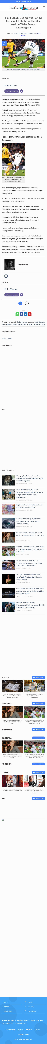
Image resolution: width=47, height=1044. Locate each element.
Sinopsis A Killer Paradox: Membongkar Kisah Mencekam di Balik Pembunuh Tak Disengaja (30, 605)
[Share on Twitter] (25, 314)
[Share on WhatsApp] (17, 314)
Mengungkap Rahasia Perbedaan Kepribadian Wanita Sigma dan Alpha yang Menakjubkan (29, 478)
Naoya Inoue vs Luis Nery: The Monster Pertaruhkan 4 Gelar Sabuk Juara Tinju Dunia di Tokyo (29, 563)
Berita (19, 15)
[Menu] (44, 7)
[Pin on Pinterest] (29, 314)
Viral (43, 324)
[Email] (21, 91)
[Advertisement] (23, 379)
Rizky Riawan (10, 85)
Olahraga (26, 15)
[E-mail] (6, 277)
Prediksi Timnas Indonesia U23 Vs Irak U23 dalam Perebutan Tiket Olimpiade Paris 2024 (30, 549)
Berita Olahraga (40, 322)
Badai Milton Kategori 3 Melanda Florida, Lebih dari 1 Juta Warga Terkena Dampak (28, 521)
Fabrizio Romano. (33, 252)
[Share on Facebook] (21, 314)
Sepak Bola (32, 324)
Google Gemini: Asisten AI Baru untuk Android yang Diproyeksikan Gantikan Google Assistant (30, 591)
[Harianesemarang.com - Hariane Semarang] (23, 7)
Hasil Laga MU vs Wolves (9, 324)
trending (38, 324)
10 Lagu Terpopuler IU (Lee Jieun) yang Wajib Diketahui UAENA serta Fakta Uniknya (29, 577)
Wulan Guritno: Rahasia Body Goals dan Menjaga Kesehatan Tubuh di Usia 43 (30, 535)
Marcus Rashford (23, 324)
